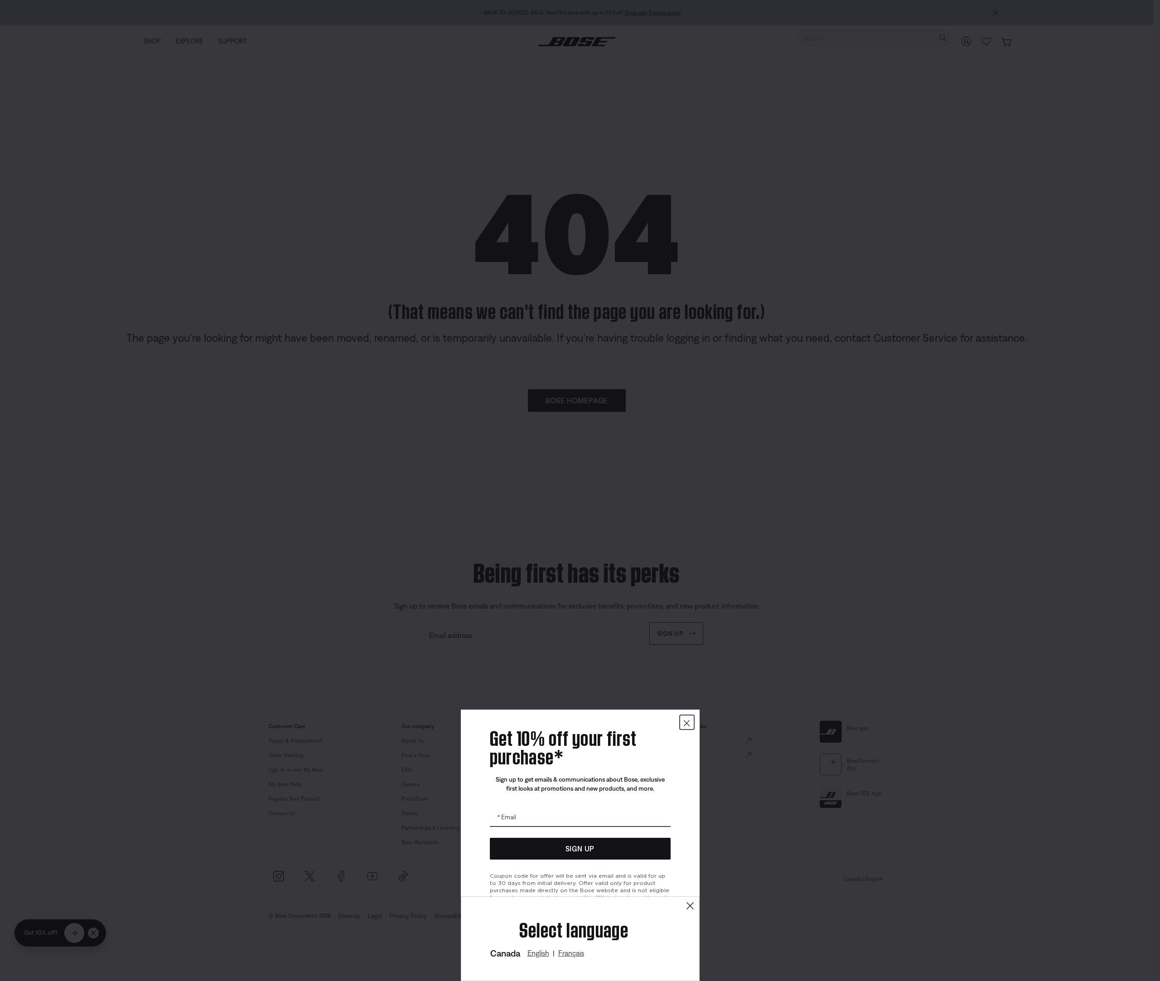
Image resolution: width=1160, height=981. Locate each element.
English (538, 953)
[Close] (690, 905)
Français (571, 953)
